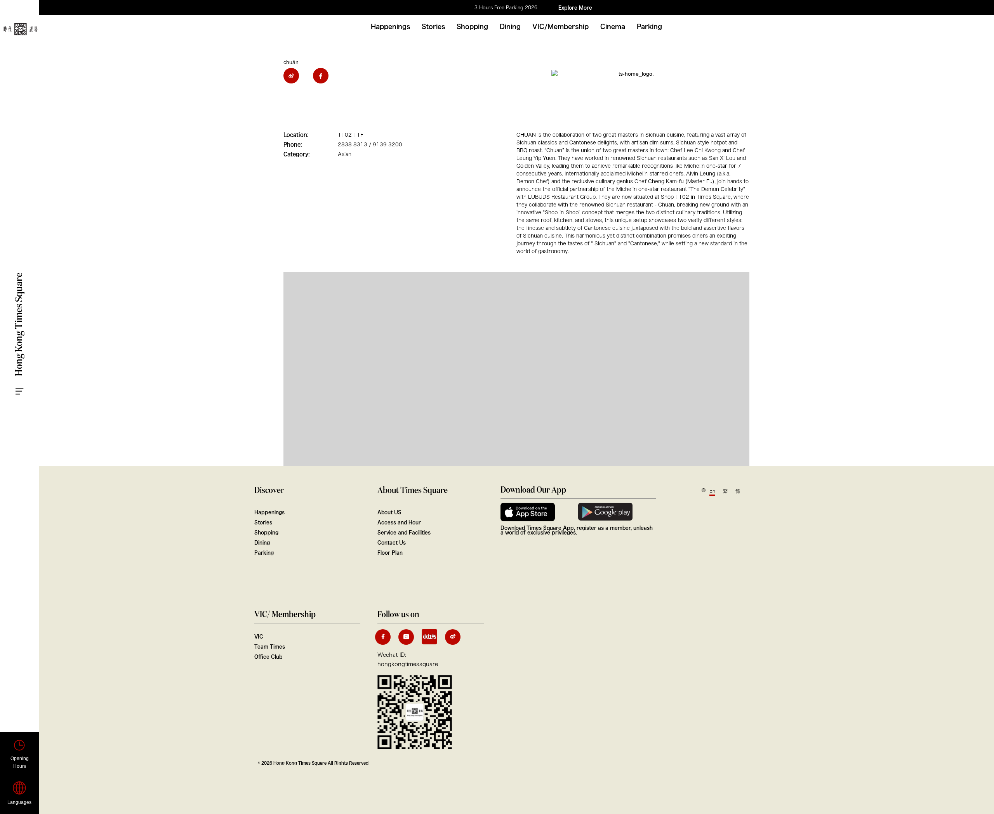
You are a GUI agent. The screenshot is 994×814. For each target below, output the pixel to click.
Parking (649, 26)
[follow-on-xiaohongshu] (429, 636)
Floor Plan (390, 552)
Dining (510, 26)
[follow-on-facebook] (383, 637)
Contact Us (391, 542)
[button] (69, 66)
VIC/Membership (560, 26)
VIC (258, 636)
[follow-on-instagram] (406, 637)
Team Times (269, 646)
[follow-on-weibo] (453, 637)
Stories (433, 26)
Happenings (390, 26)
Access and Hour (399, 522)
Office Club (268, 656)
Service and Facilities (404, 532)
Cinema (612, 26)
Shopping (472, 26)
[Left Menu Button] (27, 384)
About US (389, 512)
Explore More (575, 7)
